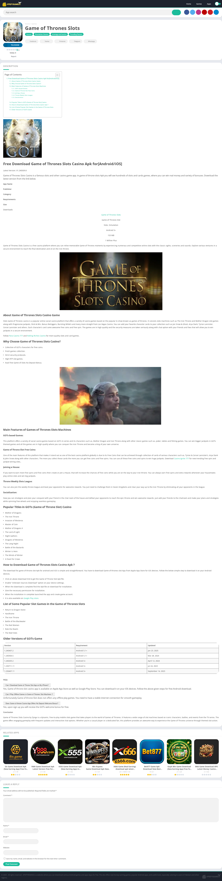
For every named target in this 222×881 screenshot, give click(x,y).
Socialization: (19, 97)
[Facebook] (186, 12)
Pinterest (62, 41)
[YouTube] (204, 12)
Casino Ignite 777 (181, 458)
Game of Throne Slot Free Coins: (25, 91)
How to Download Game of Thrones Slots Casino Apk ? (30, 105)
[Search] (176, 12)
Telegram (77, 41)
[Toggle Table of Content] (56, 75)
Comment (7, 795)
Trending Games (76, 34)
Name (6, 826)
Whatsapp (91, 41)
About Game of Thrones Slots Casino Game (26, 81)
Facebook (33, 41)
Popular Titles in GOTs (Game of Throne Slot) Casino (29, 102)
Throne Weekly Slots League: (24, 95)
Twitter (47, 41)
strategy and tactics (59, 34)
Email (6, 837)
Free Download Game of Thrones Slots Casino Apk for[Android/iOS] (33, 78)
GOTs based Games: (21, 88)
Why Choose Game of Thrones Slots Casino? (26, 83)
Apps (209, 4)
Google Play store (31, 598)
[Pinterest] (210, 12)
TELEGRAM (15, 45)
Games (199, 4)
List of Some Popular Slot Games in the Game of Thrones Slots (32, 107)
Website (6, 847)
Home (188, 4)
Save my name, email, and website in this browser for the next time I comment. (36, 859)
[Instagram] (198, 12)
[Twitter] (192, 12)
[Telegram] (216, 12)
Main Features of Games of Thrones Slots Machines (29, 86)
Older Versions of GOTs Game (22, 110)
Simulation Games (41, 34)
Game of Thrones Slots (111, 215)
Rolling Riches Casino (36, 336)
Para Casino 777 (16, 336)
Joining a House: (20, 93)
